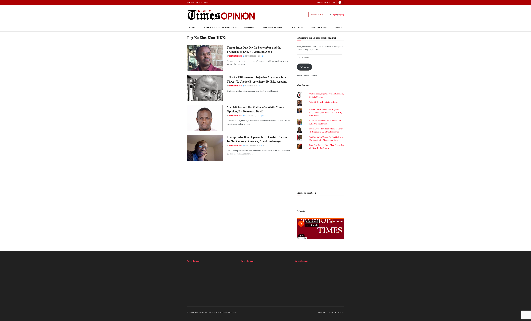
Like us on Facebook (306, 192)
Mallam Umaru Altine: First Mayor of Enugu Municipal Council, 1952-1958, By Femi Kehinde (325, 112)
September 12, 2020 (252, 56)
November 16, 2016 (252, 116)
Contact (206, 2)
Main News (190, 2)
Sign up (341, 14)
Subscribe (317, 14)
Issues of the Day (272, 27)
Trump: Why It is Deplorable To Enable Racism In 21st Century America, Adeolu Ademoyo (257, 139)
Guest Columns (318, 27)
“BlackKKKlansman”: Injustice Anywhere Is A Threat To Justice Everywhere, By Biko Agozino (257, 79)
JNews (194, 312)
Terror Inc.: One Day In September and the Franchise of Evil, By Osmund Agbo (254, 49)
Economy (249, 27)
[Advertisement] (320, 170)
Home (192, 27)
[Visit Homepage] (221, 14)
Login (334, 14)
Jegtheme (233, 312)
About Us (199, 2)
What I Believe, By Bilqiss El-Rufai (323, 102)
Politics (296, 27)
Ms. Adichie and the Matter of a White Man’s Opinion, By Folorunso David (255, 109)
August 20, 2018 (250, 86)
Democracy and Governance (219, 27)
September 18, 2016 (252, 146)
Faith (337, 27)
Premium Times (235, 56)
